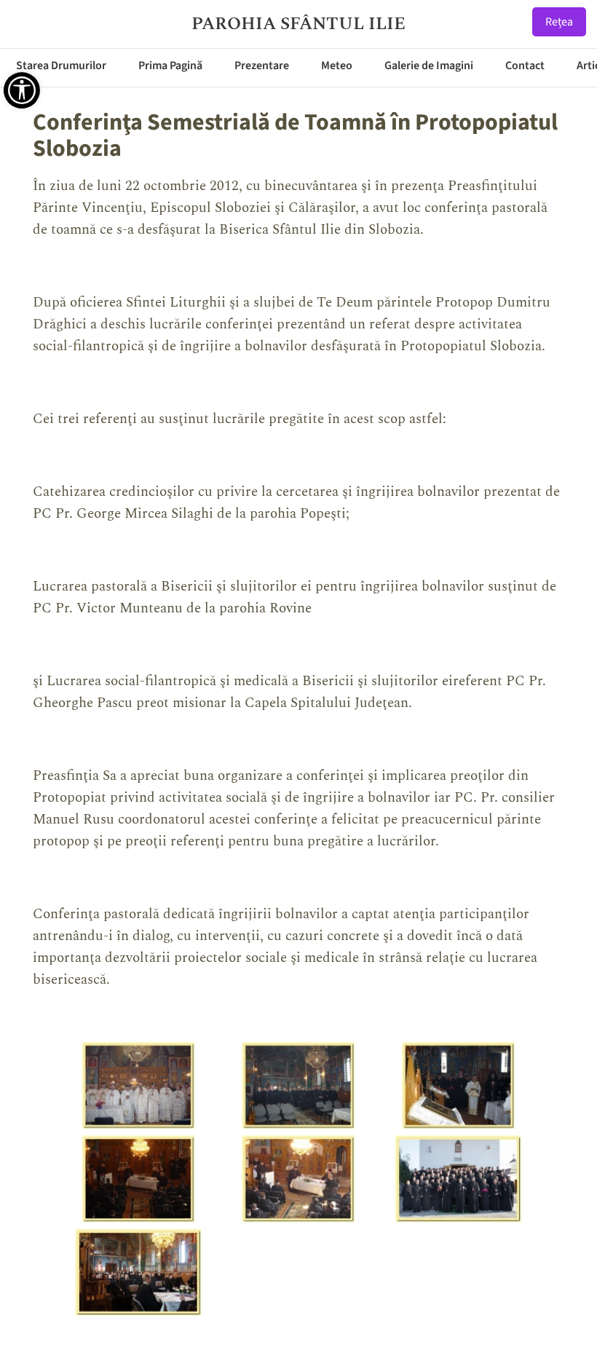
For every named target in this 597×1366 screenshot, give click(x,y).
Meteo (336, 66)
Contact (525, 66)
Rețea (559, 22)
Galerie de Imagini (428, 66)
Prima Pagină (170, 66)
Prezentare (261, 66)
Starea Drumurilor (61, 66)
